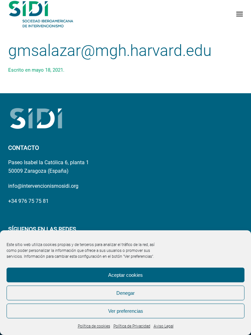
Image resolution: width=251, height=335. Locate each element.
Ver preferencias (125, 311)
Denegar (125, 293)
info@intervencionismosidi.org (43, 186)
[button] (239, 14)
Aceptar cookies (125, 275)
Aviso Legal (164, 326)
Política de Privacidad (131, 326)
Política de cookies (94, 326)
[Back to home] (41, 14)
